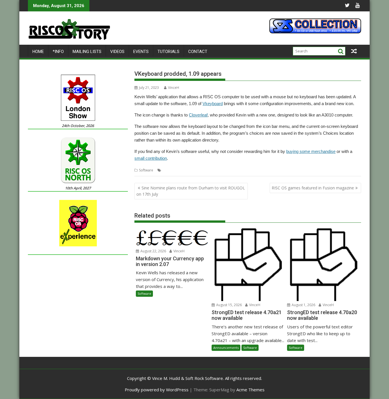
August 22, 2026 (153, 251)
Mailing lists (87, 51)
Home (38, 51)
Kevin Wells (172, 170)
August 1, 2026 (303, 304)
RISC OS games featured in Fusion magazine (313, 188)
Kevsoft (189, 170)
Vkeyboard (212, 103)
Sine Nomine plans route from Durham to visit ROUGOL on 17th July (190, 191)
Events (141, 51)
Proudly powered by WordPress (157, 389)
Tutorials (168, 51)
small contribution (150, 158)
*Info (58, 51)
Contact (197, 51)
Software (146, 170)
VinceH (173, 87)
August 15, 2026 (228, 304)
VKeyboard (206, 170)
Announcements (226, 347)
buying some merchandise (310, 151)
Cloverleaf (198, 114)
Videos (117, 51)
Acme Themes (250, 389)
